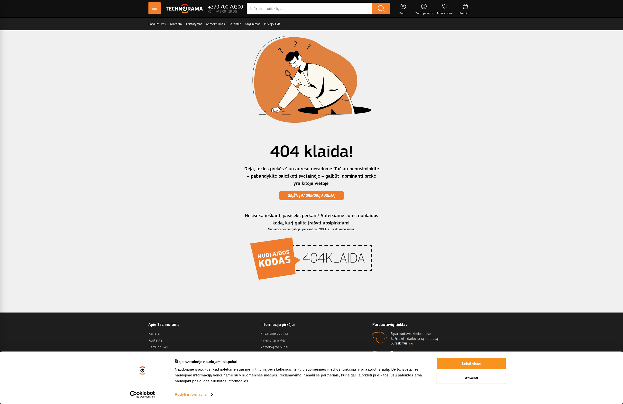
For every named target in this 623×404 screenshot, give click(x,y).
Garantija (235, 24)
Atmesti (471, 378)
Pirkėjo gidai (272, 24)
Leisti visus (471, 364)
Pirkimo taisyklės (273, 340)
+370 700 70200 (225, 7)
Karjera (154, 333)
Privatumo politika (274, 333)
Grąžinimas (252, 24)
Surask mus (399, 343)
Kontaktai (176, 24)
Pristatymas (194, 24)
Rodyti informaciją (190, 394)
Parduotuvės (157, 24)
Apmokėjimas (215, 24)
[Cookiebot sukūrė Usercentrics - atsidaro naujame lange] (142, 394)
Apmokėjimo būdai (274, 347)
